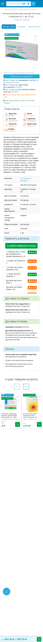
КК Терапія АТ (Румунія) (25, 179)
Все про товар (8, 26)
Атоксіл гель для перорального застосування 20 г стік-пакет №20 (30, 415)
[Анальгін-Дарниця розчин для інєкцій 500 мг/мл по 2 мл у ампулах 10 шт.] (10, 403)
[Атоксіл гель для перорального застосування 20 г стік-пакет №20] (32, 403)
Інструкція (21, 26)
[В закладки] (35, 41)
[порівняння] (35, 36)
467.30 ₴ (33, 252)
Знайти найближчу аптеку (22, 246)
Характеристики (34, 26)
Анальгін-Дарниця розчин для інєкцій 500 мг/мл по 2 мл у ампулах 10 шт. (9, 415)
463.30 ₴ (33, 275)
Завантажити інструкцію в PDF (22, 76)
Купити (39, 639)
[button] (26, 387)
